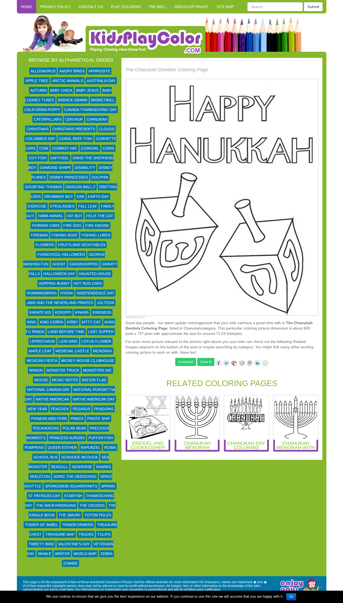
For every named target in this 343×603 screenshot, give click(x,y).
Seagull (59, 467)
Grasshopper (83, 264)
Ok (291, 597)
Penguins (103, 409)
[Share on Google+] (234, 363)
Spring (108, 486)
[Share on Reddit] (242, 363)
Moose (41, 380)
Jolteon (105, 303)
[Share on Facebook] (218, 363)
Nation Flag (94, 380)
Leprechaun (42, 341)
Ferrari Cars (45, 225)
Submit (313, 7)
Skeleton (40, 476)
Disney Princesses (69, 177)
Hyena (66, 293)
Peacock (60, 409)
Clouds (106, 129)
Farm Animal (50, 216)
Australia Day (101, 81)
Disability (85, 167)
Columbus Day (40, 138)
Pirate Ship (98, 418)
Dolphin (100, 177)
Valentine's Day (74, 544)
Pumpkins (34, 447)
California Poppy (42, 110)
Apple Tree (36, 81)
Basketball (103, 100)
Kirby (72, 322)
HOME (26, 7)
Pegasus (81, 409)
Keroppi (63, 312)
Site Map (225, 7)
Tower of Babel (41, 525)
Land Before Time (66, 332)
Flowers (45, 245)
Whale (44, 554)
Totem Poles (97, 515)
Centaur (74, 119)
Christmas (38, 129)
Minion (36, 370)
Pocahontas (46, 428)
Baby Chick (61, 90)
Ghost (59, 264)
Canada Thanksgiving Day (90, 110)
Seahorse (82, 467)
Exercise (37, 206)
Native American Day (94, 399)
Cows (108, 148)
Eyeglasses (62, 206)
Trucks (86, 534)
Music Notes (65, 380)
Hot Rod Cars (87, 283)
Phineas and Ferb (49, 418)
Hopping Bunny (54, 283)
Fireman (39, 235)
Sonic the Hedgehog (74, 476)
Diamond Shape (55, 167)
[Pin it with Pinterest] (250, 363)
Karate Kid (40, 312)
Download (185, 362)
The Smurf (70, 515)
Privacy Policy (55, 7)
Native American (52, 399)
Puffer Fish (100, 438)
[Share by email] (265, 363)
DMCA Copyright (191, 7)
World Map (84, 554)
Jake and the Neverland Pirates (60, 303)
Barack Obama (72, 100)
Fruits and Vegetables (81, 245)
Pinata (76, 418)
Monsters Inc (97, 370)
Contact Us (91, 7)
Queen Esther (62, 447)
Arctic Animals (67, 81)
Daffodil (59, 158)
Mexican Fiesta (42, 360)
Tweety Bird (41, 544)
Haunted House (95, 274)
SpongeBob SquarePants (71, 486)
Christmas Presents (73, 129)
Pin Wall (157, 7)
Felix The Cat (99, 216)
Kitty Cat (91, 322)
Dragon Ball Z (80, 187)
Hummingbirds (42, 293)
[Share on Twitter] (226, 363)
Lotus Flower (96, 341)
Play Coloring (126, 7)
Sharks (103, 467)
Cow (43, 148)
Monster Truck (63, 370)
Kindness (101, 312)
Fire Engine (97, 225)
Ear (80, 196)
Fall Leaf (87, 206)
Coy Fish (37, 158)
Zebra (106, 554)
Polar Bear (74, 428)
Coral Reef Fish (75, 138)
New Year (37, 409)
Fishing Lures (95, 235)
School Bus (45, 457)
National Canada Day (48, 389)
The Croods (92, 505)
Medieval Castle (72, 351)
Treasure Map (59, 534)
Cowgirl (90, 148)
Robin (110, 447)
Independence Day (95, 293)
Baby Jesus (87, 90)
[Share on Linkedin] (257, 363)
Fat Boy (74, 216)
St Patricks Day (44, 496)
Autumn (38, 90)
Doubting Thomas (43, 187)
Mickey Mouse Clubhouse (87, 360)
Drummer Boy (58, 196)
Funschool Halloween (61, 254)
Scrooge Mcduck (79, 457)
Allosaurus (43, 71)
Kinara (82, 312)
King (31, 322)
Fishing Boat (64, 235)
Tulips (103, 534)
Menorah (102, 351)
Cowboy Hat (64, 148)
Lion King (68, 341)
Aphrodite (99, 71)
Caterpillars (47, 119)
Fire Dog (72, 225)
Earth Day (98, 196)
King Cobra (51, 322)
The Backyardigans (56, 505)
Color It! (205, 362)
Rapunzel (90, 447)
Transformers (77, 525)
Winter (62, 554)
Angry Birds (72, 71)
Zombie (70, 563)
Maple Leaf (40, 351)
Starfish (73, 496)
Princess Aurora (67, 438)
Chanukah (97, 119)
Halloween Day (59, 274)
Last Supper (101, 332)
